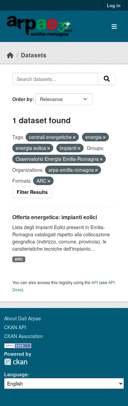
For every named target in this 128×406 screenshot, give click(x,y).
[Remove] (74, 137)
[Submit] (107, 79)
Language (16, 374)
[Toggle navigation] (114, 26)
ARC (19, 259)
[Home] (10, 55)
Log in (113, 5)
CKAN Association (23, 336)
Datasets (33, 55)
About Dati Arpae (22, 318)
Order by (22, 99)
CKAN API (15, 327)
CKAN (15, 361)
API (94, 282)
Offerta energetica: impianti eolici (54, 217)
